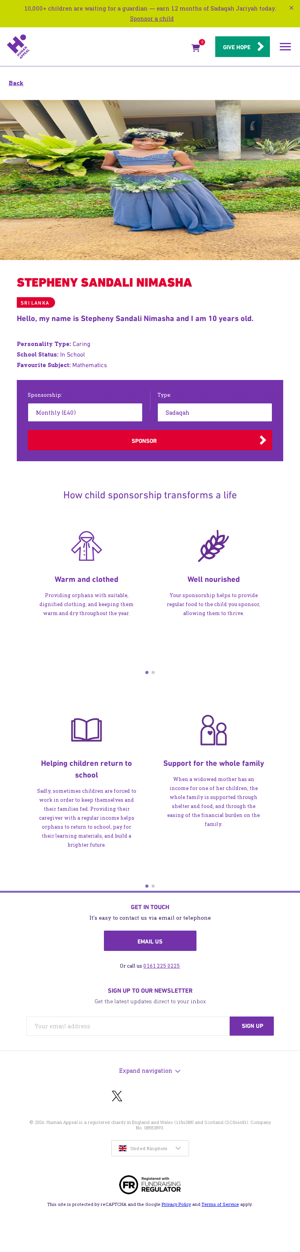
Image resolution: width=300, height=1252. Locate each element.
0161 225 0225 (161, 966)
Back (16, 83)
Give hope (236, 47)
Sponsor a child (152, 18)
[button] (146, 672)
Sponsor (144, 440)
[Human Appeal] (97, 47)
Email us (150, 941)
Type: (164, 395)
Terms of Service (220, 1204)
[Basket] (195, 49)
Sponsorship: (45, 395)
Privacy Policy (176, 1204)
